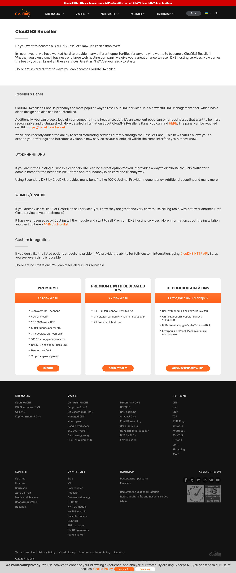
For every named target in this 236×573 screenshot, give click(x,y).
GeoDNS (20, 411)
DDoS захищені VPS (80, 440)
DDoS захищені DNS (27, 407)
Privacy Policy (47, 552)
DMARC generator (78, 530)
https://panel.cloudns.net (46, 127)
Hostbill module (77, 511)
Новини (20, 483)
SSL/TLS (177, 435)
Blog (70, 478)
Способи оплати (77, 516)
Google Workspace (79, 426)
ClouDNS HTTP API (194, 253)
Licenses (119, 552)
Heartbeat (178, 430)
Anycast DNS (128, 416)
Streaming (178, 449)
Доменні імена (129, 426)
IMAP (175, 454)
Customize (145, 569)
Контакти (21, 488)
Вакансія (20, 506)
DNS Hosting (52, 13)
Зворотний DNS (77, 407)
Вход (193, 13)
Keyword (177, 426)
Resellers (125, 483)
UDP (175, 411)
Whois (123, 501)
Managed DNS (76, 416)
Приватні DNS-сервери (134, 430)
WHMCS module (77, 506)
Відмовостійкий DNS (80, 411)
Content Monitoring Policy (94, 552)
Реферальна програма (134, 478)
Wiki (70, 483)
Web (175, 407)
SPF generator (76, 525)
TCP (174, 416)
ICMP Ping (178, 421)
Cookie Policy (67, 552)
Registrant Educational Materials (139, 491)
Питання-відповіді (79, 497)
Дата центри (23, 492)
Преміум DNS (23, 402)
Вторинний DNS (130, 402)
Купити (48, 368)
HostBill (63, 224)
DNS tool (73, 520)
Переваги (73, 492)
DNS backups (128, 411)
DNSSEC (125, 407)
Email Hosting (128, 440)
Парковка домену (79, 435)
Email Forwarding (130, 421)
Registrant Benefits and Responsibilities (144, 496)
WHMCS (50, 224)
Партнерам (164, 13)
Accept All (124, 569)
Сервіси (81, 13)
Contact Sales (118, 368)
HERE (173, 123)
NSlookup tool (76, 535)
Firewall (177, 440)
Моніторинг (108, 13)
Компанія (136, 13)
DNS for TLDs (128, 435)
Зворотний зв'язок (26, 502)
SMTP (175, 444)
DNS (175, 402)
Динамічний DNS (78, 402)
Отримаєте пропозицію (187, 368)
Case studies (75, 488)
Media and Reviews (26, 497)
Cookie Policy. (103, 569)
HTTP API (73, 502)
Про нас (20, 478)
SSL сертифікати (78, 430)
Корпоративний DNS (28, 416)
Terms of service (25, 552)
